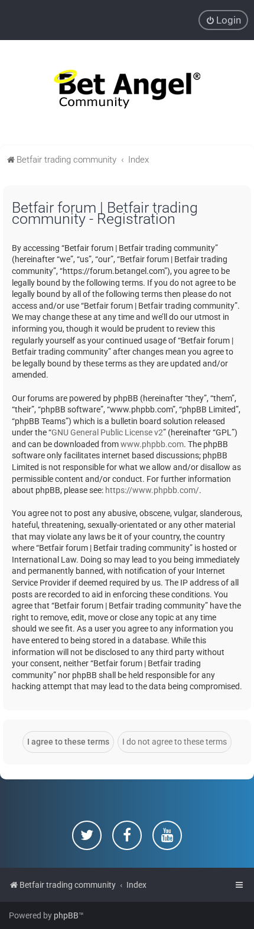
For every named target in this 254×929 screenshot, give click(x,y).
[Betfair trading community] (127, 93)
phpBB (66, 915)
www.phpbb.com (152, 444)
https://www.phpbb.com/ (152, 490)
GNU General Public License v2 (107, 432)
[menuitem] (223, 20)
